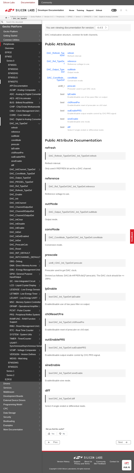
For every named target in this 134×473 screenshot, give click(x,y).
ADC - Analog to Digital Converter (25, 94)
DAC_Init (14, 199)
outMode (15, 136)
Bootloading (9, 421)
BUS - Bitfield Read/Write (21, 102)
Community (46, 2)
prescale (15, 144)
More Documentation (13, 429)
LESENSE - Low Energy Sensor (25, 289)
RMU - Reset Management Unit (24, 326)
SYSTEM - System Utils (21, 334)
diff (12, 165)
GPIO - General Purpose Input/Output (21, 275)
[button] (114, 10)
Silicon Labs (9, 2)
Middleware (8, 392)
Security (7, 417)
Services (7, 388)
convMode (16, 140)
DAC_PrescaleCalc (19, 245)
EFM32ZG (13, 367)
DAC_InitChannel (18, 203)
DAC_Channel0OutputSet (22, 211)
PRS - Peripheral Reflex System (25, 315)
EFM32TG (13, 82)
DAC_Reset (15, 249)
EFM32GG (13, 69)
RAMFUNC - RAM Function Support (22, 320)
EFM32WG (13, 363)
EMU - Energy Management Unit (25, 270)
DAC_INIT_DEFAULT (20, 253)
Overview (9, 48)
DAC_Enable (16, 194)
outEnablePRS (18, 157)
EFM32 (8, 57)
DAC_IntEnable (17, 228)
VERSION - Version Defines (23, 354)
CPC (5, 409)
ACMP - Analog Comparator (23, 90)
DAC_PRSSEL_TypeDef (21, 182)
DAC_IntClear (16, 219)
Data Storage (9, 413)
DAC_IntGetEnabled (19, 236)
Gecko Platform (12, 27)
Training (80, 10)
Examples (8, 425)
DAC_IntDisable (17, 224)
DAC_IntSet (15, 240)
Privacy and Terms (82, 464)
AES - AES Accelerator (20, 98)
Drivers (6, 384)
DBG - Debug (16, 261)
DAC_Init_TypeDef (18, 123)
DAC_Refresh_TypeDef (21, 190)
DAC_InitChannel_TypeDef (22, 169)
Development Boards (13, 396)
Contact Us (114, 461)
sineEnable (16, 161)
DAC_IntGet (15, 232)
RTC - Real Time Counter (21, 330)
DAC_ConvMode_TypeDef (22, 174)
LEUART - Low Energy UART (23, 298)
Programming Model (12, 404)
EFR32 (8, 52)
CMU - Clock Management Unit (24, 111)
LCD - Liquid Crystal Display (23, 285)
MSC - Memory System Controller (25, 302)
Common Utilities (11, 40)
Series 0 (10, 61)
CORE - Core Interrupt (20, 115)
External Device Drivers (14, 400)
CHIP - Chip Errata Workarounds (25, 107)
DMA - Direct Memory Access (23, 265)
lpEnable (15, 148)
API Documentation (19, 86)
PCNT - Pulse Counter (20, 310)
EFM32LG (13, 77)
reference (15, 132)
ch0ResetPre (17, 153)
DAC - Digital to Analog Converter (106, 17)
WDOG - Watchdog (18, 358)
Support (90, 10)
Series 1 (10, 371)
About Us (88, 461)
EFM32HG (13, 73)
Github (99, 10)
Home (71, 10)
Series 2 (10, 375)
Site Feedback (100, 464)
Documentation (28, 2)
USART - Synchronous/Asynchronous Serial (26, 344)
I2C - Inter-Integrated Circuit (22, 281)
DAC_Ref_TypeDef (19, 186)
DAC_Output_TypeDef (20, 178)
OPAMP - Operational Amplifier (24, 306)
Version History (63, 461)
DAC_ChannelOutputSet (21, 207)
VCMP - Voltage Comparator (23, 350)
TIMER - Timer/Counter (20, 339)
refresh (14, 128)
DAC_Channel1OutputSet (22, 215)
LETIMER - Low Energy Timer (23, 294)
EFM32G (12, 65)
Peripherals (8, 44)
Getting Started (10, 36)
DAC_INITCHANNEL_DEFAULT (25, 257)
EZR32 (8, 379)
